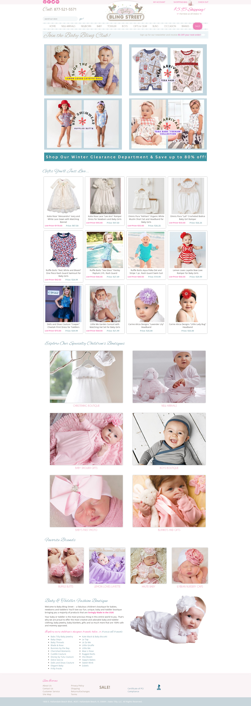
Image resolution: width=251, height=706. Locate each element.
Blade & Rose (57, 645)
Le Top (85, 639)
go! (81, 18)
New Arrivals (68, 26)
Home (53, 26)
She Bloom (87, 656)
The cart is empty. (192, 3)
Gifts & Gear (140, 26)
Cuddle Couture (58, 654)
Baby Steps (56, 639)
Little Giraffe (88, 645)
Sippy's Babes (88, 659)
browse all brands (112, 632)
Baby (99, 26)
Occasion (170, 26)
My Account (159, 2)
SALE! (104, 687)
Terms (74, 694)
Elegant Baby (57, 665)
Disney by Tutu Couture (62, 656)
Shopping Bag (180, 2)
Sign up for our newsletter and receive (122, 34)
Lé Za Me (86, 642)
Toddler (111, 26)
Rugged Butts (88, 654)
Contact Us (48, 688)
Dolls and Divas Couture (62, 662)
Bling (155, 26)
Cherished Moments (60, 651)
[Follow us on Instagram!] (57, 1)
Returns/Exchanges (80, 691)
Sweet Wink (87, 662)
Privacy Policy (77, 685)
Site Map (47, 694)
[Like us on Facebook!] (49, 1)
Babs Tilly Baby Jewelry (62, 636)
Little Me (86, 648)
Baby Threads (57, 642)
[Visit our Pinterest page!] (45, 1)
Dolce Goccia (57, 659)
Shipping (75, 688)
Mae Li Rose (88, 651)
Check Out (203, 2)
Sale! (197, 26)
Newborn (86, 26)
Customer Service (51, 691)
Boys (125, 26)
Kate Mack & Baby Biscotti (94, 636)
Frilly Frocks (56, 668)
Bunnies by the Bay (60, 648)
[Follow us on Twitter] (53, 1)
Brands (185, 26)
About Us (47, 685)
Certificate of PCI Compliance (136, 690)
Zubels (85, 665)
